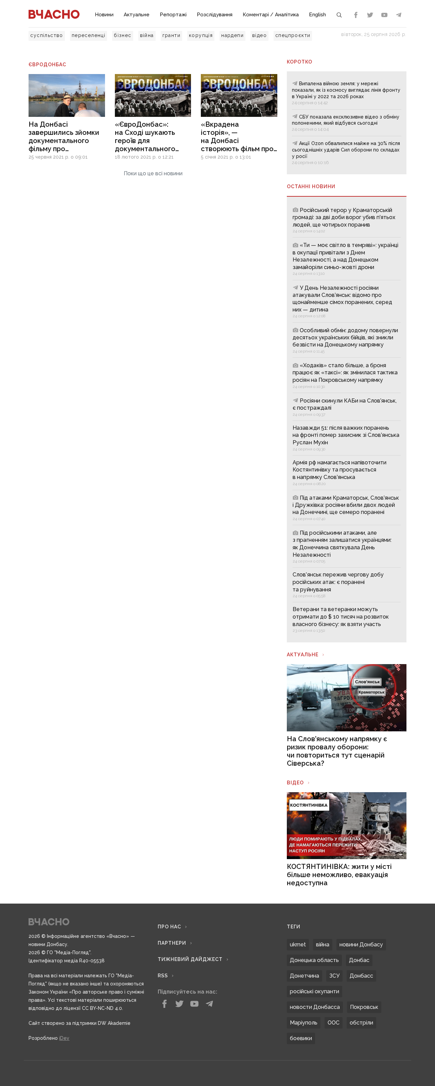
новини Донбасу (361, 944)
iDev (64, 1038)
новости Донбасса (315, 1007)
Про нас (169, 926)
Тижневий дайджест (190, 959)
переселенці (88, 35)
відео (259, 35)
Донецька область (314, 960)
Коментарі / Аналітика (271, 15)
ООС (334, 1022)
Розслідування (214, 15)
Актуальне (137, 15)
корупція (201, 35)
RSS (163, 975)
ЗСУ (334, 976)
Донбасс (361, 976)
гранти (171, 35)
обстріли (361, 1022)
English (317, 15)
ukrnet (298, 944)
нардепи (232, 35)
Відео (295, 782)
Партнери (172, 943)
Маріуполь (303, 1022)
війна (147, 35)
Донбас (359, 960)
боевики (301, 1038)
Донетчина (304, 976)
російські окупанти (314, 991)
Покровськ (364, 1007)
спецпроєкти (292, 35)
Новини (104, 15)
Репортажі (173, 15)
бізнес (122, 35)
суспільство (46, 35)
